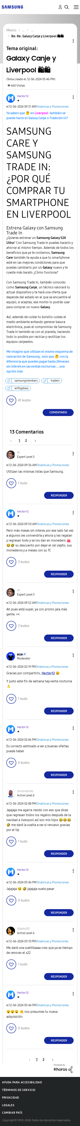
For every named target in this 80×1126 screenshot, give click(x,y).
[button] (66, 97)
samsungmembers (26, 380)
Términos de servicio (18, 1090)
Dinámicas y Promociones (52, 106)
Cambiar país (12, 1112)
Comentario (58, 412)
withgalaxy (22, 388)
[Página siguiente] (34, 440)
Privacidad (10, 1097)
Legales (8, 1105)
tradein (55, 380)
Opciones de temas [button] (66, 41)
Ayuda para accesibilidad (22, 1082)
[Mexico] (12, 7)
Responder (59, 495)
